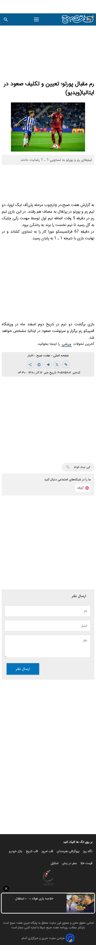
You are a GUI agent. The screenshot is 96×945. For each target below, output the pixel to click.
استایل (54, 863)
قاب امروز (47, 851)
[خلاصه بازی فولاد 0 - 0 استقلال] (80, 903)
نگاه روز (87, 851)
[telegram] (48, 364)
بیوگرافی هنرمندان (68, 851)
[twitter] (57, 364)
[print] (39, 364)
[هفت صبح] (78, 19)
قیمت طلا (86, 863)
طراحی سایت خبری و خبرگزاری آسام (43, 938)
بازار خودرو (15, 851)
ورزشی (66, 344)
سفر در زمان (69, 863)
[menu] (36, 19)
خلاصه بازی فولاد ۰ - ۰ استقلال (34, 898)
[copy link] (65, 364)
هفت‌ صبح (43, 355)
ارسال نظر (23, 669)
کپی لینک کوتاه (82, 467)
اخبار (30, 355)
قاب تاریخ (32, 851)
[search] (6, 19)
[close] (48, 888)
